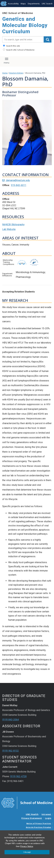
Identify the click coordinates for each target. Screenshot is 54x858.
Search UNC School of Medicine (20, 49)
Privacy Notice (26, 846)
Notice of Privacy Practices (38, 823)
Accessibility (13, 3)
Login (48, 818)
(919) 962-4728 (18, 776)
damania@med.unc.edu (17, 180)
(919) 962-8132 (10, 750)
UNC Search (47, 3)
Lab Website (9, 229)
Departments (34, 3)
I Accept (27, 852)
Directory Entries (16, 73)
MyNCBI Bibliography (13, 224)
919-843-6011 (18, 185)
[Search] (47, 39)
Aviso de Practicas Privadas (38, 827)
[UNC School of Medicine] (27, 802)
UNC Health (32, 814)
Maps (23, 3)
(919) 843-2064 (10, 719)
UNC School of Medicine (17, 13)
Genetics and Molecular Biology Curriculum (25, 25)
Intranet (46, 814)
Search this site (13, 45)
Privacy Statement (31, 818)
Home (5, 73)
